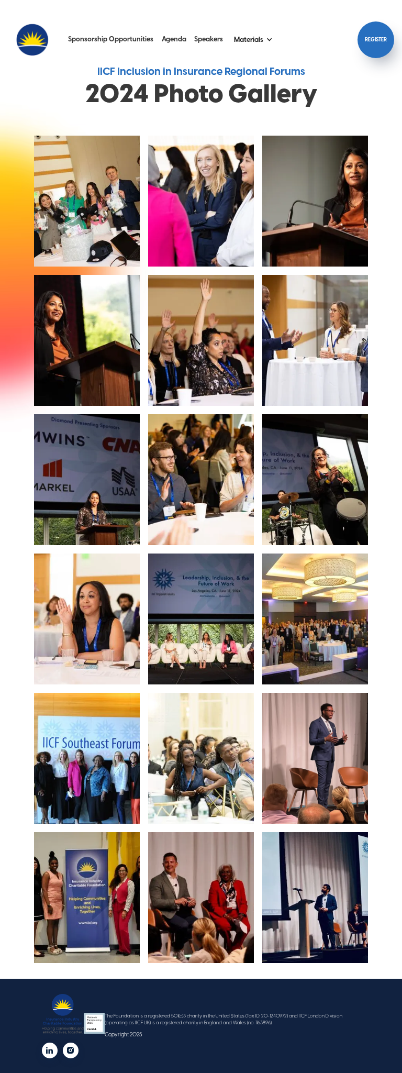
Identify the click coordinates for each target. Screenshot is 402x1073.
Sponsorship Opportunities (110, 39)
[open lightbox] (87, 201)
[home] (32, 40)
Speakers (208, 39)
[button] (253, 40)
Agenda (174, 39)
